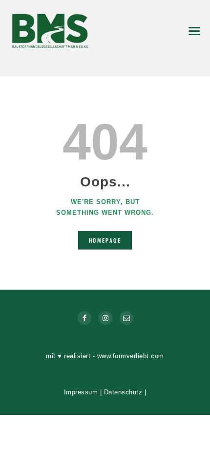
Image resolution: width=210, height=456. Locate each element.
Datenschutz (123, 392)
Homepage (105, 240)
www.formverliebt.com (130, 356)
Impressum (81, 392)
